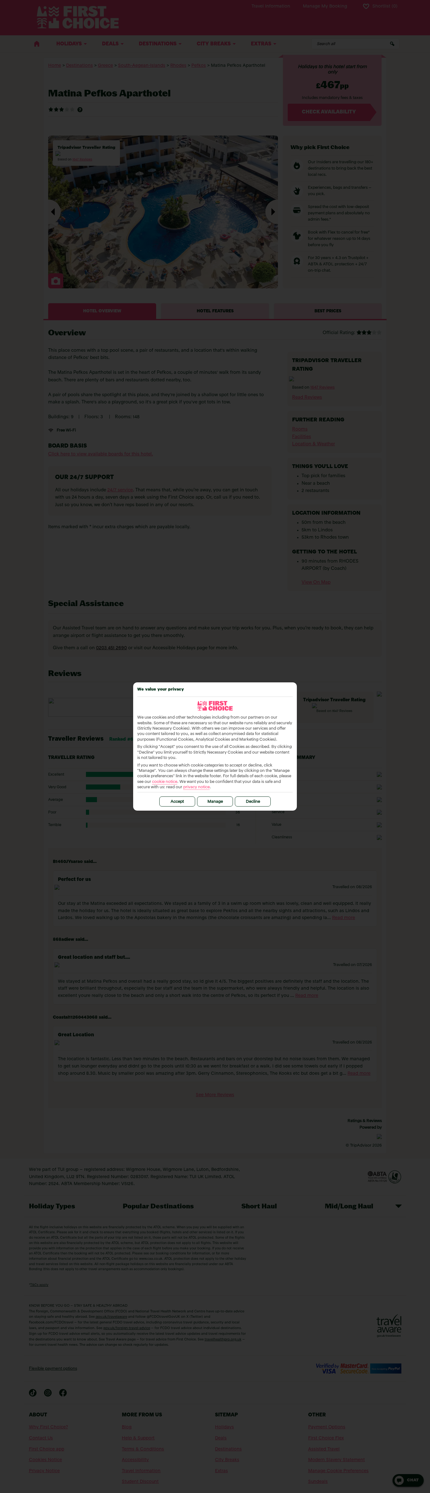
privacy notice (196, 787)
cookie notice (164, 782)
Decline (253, 802)
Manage (215, 802)
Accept (177, 802)
